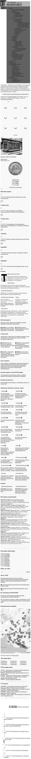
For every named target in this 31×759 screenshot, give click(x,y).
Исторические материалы (7, 297)
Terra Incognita (15, 66)
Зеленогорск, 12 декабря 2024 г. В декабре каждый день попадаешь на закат (14, 677)
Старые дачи (15, 68)
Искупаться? (18, 28)
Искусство (15, 53)
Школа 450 (13, 514)
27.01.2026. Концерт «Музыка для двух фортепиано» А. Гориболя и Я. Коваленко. (22, 422)
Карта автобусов (19, 15)
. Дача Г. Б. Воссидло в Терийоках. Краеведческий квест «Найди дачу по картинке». (8, 344)
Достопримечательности (18, 9)
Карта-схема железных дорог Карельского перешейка (22, 479)
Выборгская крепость (17, 73)
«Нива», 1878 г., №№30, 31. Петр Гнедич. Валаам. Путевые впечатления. (14, 692)
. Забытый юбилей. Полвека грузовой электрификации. (21, 329)
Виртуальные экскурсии (14, 274)
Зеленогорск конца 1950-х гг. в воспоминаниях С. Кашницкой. (22, 461)
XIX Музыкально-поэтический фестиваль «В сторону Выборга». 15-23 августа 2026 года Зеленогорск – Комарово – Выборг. (7, 397)
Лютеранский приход (17, 56)
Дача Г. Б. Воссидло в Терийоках (20, 750)
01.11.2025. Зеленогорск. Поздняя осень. (21, 438)
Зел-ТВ (14, 60)
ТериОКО (14, 37)
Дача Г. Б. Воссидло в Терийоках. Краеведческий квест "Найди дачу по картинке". (13, 211)
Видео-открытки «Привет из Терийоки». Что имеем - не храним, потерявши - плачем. (8, 469)
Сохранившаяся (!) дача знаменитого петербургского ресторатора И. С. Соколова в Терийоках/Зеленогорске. (15, 225)
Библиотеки (15, 46)
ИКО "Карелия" (16, 74)
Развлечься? (18, 32)
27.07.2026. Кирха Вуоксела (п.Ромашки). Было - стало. (7, 406)
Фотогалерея (12, 62)
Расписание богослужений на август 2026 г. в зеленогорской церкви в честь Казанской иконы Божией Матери (14, 579)
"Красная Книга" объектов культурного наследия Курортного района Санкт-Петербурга (7, 477)
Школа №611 (18, 44)
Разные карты (18, 16)
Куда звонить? (18, 19)
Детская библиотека (20, 49)
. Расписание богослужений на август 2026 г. (7, 490)
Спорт (13, 52)
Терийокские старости (23, 24)
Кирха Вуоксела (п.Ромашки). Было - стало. (17, 266)
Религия (7, 557)
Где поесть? (18, 20)
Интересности (11, 283)
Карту (17, 98)
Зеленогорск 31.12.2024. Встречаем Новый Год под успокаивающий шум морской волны (15, 670)
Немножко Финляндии (6, 290)
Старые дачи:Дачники (16, 505)
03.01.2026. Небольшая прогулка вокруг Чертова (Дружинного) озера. (7, 431)
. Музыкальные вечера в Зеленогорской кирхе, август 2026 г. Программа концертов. (21, 490)
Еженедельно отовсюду (18, 76)
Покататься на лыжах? (20, 29)
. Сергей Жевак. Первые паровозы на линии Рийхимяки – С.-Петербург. (7, 329)
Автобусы (17, 13)
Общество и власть (17, 57)
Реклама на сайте (16, 80)
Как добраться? (16, 12)
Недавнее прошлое (20, 457)
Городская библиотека (20, 48)
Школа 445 (13, 510)
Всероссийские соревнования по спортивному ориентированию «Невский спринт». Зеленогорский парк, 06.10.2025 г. (7, 451)
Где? (13, 17)
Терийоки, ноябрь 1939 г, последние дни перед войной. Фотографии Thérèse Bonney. (15, 689)
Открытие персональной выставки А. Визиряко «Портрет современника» (16, 725)
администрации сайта (13, 711)
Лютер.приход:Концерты (11, 519)
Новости (14, 38)
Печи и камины (16, 69)
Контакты (11, 77)
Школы (14, 40)
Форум (11, 61)
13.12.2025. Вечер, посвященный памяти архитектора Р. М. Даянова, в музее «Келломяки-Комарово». (8, 440)
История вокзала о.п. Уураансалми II (21, 745)
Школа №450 (18, 42)
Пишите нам (15, 81)
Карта (13, 11)
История (14, 65)
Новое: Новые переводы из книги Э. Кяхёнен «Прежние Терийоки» (7, 304)
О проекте (14, 78)
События (14, 36)
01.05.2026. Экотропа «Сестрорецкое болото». (6, 412)
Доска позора (18, 58)
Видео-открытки (5, 465)
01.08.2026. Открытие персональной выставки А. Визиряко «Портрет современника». (21, 395)
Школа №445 (18, 41)
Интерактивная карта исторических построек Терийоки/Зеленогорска (21, 469)
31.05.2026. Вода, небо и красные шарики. (21, 406)
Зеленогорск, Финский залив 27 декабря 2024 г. (17, 675)
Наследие (3, 473)
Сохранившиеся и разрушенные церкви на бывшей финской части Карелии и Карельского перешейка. (13, 375)
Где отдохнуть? (19, 31)
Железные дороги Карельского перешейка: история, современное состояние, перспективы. (13, 323)
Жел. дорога (15, 70)
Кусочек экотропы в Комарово (13, 679)
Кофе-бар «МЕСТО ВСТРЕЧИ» (8, 156)
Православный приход (18, 54)
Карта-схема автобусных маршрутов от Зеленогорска (22, 476)
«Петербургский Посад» (24, 23)
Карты (17, 297)
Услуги (17, 35)
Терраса (17, 33)
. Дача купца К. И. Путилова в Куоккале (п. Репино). (22, 353)
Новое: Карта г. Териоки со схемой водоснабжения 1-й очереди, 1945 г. (21, 303)
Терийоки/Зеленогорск (21, 465)
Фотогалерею (13, 96)
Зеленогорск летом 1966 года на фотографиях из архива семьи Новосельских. (22, 449)
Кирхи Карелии (16, 72)
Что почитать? (18, 21)
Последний (15, 655)
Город (10, 8)
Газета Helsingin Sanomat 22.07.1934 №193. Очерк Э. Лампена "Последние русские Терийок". (14, 687)
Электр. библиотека (23, 25)
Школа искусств (19, 45)
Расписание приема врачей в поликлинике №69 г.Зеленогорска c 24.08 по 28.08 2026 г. (12, 596)
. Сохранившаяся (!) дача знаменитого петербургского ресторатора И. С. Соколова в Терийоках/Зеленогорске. (22, 345)
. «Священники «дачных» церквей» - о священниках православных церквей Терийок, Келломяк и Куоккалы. (7, 354)
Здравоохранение (16, 50)
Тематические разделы (15, 64)
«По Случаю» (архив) (23, 27)
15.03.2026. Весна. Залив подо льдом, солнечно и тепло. (21, 413)
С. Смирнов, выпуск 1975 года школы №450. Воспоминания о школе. (7, 461)
